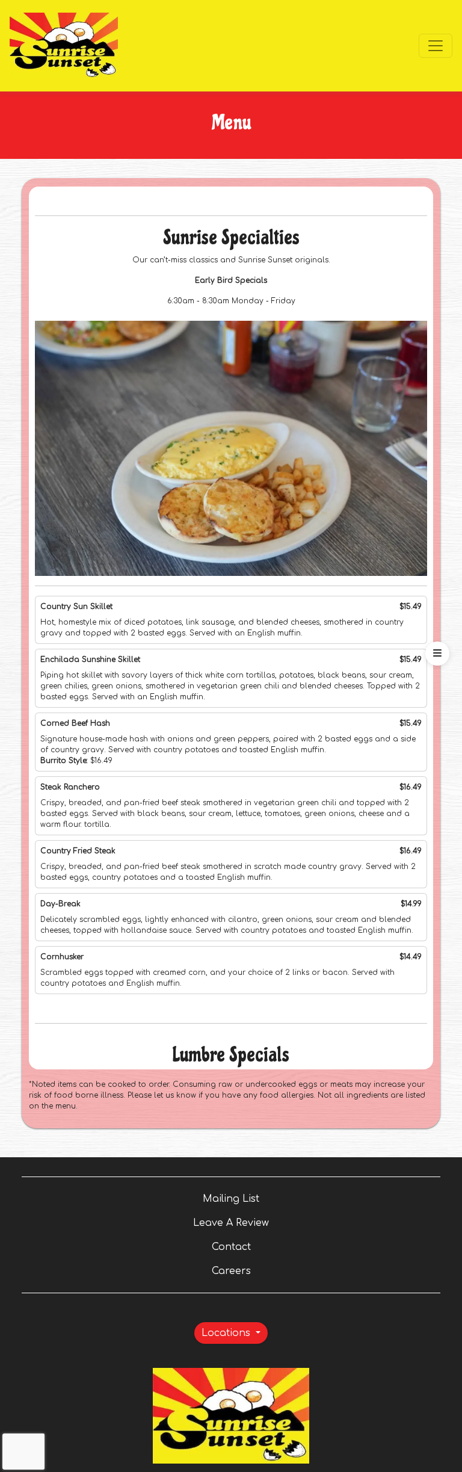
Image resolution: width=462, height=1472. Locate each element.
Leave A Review (307, 1222)
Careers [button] (272, 1270)
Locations (227, 1333)
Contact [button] (272, 1246)
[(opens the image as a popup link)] (231, 448)
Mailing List (231, 1198)
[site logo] (64, 46)
